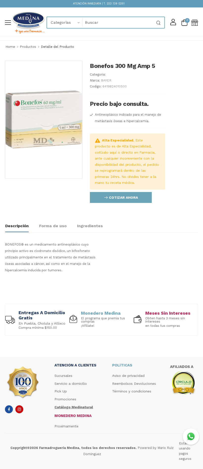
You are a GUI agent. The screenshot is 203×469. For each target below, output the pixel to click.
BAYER (106, 80)
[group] (37, 319)
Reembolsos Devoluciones (134, 384)
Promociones (65, 399)
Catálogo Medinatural (73, 407)
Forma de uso (53, 225)
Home (10, 47)
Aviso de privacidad (128, 376)
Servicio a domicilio (70, 384)
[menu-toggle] (8, 23)
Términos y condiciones (131, 391)
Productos (28, 47)
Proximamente (66, 426)
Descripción (17, 225)
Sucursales (63, 376)
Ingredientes (90, 225)
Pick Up (60, 391)
